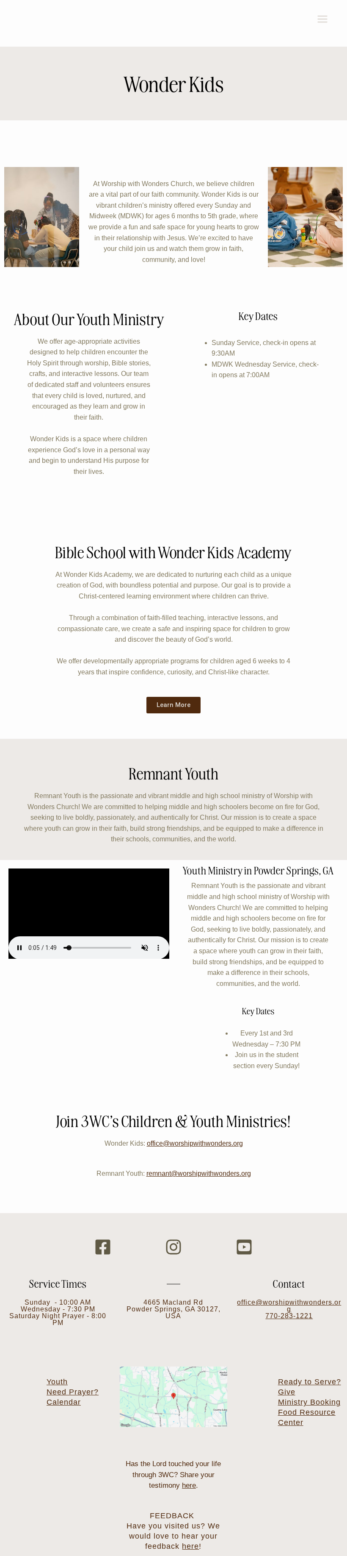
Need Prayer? (73, 1392)
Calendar (64, 1402)
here (189, 1485)
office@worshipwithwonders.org (195, 1143)
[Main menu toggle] (322, 19)
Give (286, 1392)
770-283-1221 (289, 1315)
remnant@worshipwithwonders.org (198, 1173)
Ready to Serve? (309, 1382)
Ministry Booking (309, 1402)
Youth (57, 1382)
